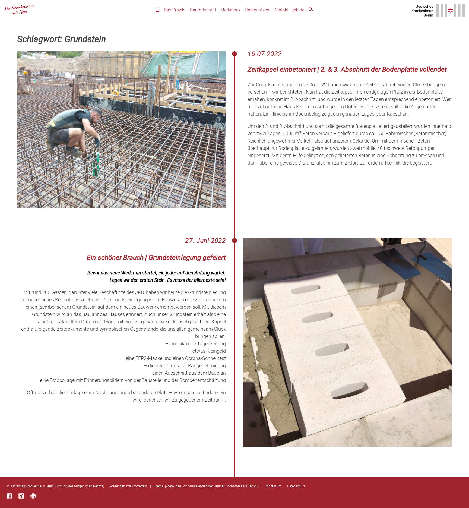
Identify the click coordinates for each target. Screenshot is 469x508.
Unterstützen (257, 10)
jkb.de (298, 10)
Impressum (273, 486)
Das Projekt (175, 10)
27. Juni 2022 (205, 240)
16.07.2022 (265, 53)
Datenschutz (296, 486)
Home (157, 9)
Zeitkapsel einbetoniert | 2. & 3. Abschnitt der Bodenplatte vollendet (347, 69)
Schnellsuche (311, 10)
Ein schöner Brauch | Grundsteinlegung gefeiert (156, 257)
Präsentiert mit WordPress (129, 486)
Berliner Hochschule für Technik (236, 486)
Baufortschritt (203, 10)
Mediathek (230, 10)
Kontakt (281, 10)
